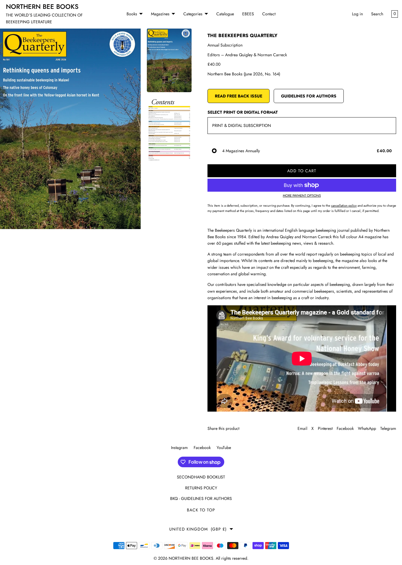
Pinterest (325, 428)
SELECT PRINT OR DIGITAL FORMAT (242, 112)
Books (132, 14)
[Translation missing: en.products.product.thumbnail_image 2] (169, 129)
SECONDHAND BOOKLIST (201, 477)
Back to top (201, 510)
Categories (192, 14)
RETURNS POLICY (201, 488)
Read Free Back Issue (238, 96)
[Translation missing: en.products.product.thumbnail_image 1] (169, 60)
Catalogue (225, 14)
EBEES (248, 14)
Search (377, 14)
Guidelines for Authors (308, 96)
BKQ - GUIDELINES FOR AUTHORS (201, 498)
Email (302, 428)
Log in (357, 14)
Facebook (345, 428)
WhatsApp (367, 428)
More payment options (302, 195)
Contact (268, 14)
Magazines (160, 14)
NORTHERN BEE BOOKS (191, 558)
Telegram (388, 428)
